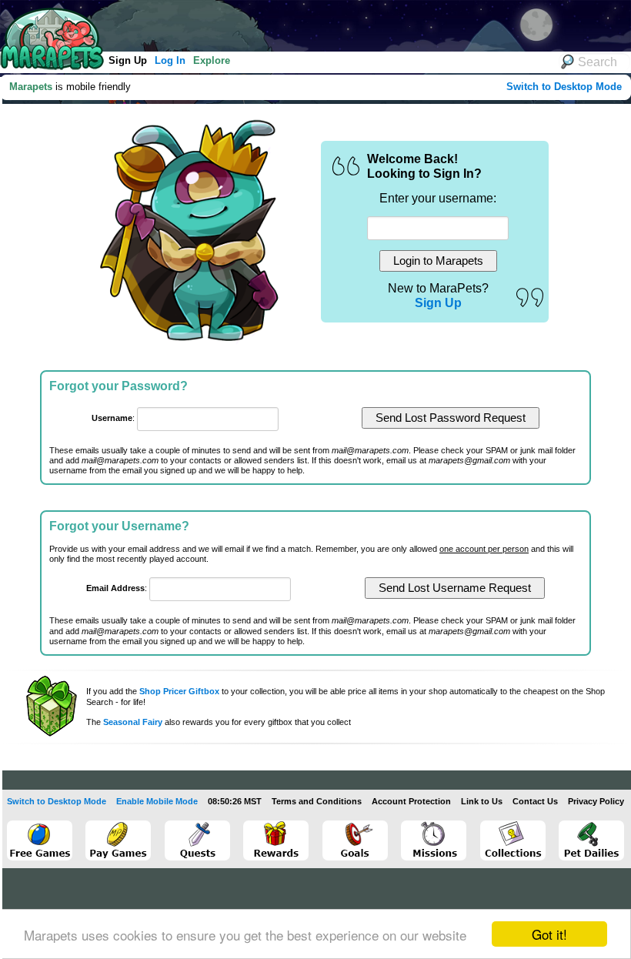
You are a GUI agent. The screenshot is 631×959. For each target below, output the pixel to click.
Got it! (549, 934)
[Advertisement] (284, 23)
